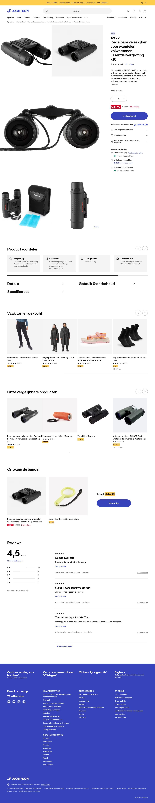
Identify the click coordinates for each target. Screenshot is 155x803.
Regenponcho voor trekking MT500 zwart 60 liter (58, 358)
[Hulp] (134, 11)
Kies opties (114, 503)
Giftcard (142, 17)
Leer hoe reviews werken (16, 591)
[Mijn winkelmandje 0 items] (145, 11)
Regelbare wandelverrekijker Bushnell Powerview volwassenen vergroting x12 (24, 439)
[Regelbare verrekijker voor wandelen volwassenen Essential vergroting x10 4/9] (26, 205)
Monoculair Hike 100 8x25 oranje (57, 436)
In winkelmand (129, 116)
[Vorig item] (138, 248)
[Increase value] (124, 99)
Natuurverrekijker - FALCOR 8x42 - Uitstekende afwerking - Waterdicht (129, 437)
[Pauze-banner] (142, 3)
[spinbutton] (119, 99)
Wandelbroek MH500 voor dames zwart (22, 358)
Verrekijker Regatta (86, 436)
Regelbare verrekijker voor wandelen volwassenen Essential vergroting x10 (24, 520)
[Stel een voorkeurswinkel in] (128, 11)
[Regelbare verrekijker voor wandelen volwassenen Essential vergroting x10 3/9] (51, 128)
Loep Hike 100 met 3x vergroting (64, 519)
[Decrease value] (113, 99)
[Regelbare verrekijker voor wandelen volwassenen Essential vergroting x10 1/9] (77, 50)
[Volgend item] (145, 248)
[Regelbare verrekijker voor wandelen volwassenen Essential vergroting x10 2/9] (26, 50)
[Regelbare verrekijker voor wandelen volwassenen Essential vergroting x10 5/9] (77, 205)
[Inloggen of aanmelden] (139, 11)
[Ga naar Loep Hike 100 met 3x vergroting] (68, 496)
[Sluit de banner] (146, 3)
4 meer (96, 227)
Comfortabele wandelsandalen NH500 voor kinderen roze (92, 358)
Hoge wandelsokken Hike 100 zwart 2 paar (130, 358)
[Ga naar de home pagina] (18, 10)
